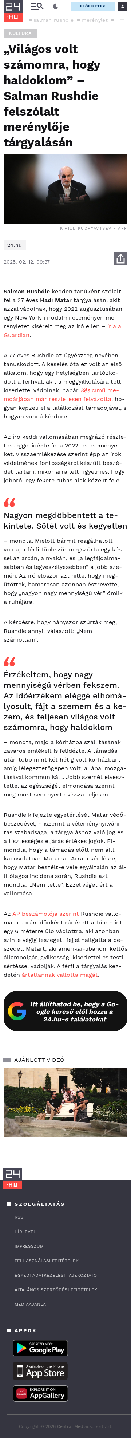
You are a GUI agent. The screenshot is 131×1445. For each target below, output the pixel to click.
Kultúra (20, 33)
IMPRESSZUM (29, 1246)
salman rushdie (53, 20)
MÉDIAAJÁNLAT (31, 1304)
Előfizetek (93, 6)
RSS (19, 1217)
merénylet (95, 20)
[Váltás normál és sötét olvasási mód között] (55, 6)
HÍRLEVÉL (25, 1231)
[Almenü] (37, 6)
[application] (65, 1102)
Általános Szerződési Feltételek (56, 1289)
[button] (121, 19)
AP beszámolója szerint (45, 913)
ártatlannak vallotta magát (60, 974)
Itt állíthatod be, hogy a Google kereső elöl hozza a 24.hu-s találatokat (74, 1011)
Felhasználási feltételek (47, 1260)
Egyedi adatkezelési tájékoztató (56, 1275)
